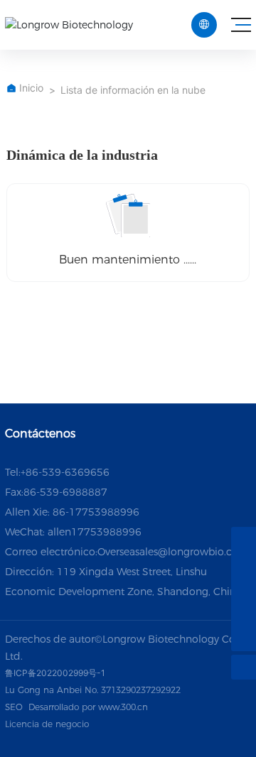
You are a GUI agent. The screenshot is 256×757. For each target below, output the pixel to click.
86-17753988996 (96, 512)
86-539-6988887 (65, 492)
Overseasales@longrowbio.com (173, 551)
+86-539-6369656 (65, 472)
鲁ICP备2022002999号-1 (55, 673)
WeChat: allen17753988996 (73, 531)
